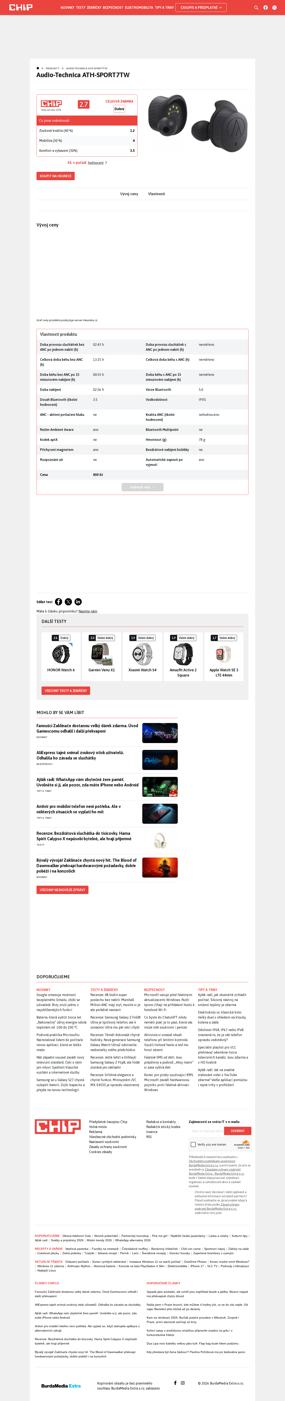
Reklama (95, 1132)
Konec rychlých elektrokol (109, 1261)
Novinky (67, 7)
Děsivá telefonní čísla (77, 1236)
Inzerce (152, 1132)
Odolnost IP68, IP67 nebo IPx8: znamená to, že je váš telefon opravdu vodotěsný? (221, 1035)
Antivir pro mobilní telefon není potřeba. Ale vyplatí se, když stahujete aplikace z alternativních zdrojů (87, 1328)
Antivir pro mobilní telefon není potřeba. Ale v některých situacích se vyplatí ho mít (79, 809)
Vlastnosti (156, 194)
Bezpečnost (113, 7)
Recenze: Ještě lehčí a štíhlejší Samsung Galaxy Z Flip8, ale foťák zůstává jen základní (115, 1062)
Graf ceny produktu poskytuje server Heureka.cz (67, 320)
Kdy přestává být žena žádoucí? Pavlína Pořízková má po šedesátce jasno (196, 1352)
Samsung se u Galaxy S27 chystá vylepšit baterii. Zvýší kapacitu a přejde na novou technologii (61, 1085)
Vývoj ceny (129, 194)
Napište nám (87, 611)
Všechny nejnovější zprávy (62, 890)
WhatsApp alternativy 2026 (133, 1240)
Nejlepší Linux (46, 1270)
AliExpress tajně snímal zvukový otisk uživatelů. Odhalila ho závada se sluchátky (80, 755)
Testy (80, 7)
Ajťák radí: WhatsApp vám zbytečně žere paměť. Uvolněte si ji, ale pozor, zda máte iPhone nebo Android (88, 782)
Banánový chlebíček (164, 1248)
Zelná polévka (71, 1253)
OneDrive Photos (195, 1261)
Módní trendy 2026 (99, 1240)
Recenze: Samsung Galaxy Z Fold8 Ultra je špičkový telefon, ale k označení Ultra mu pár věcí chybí (115, 1022)
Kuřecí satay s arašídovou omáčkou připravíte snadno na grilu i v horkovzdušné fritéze (189, 1333)
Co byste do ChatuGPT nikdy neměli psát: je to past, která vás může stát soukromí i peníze (168, 1022)
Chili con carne (191, 1248)
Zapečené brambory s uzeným (213, 1253)
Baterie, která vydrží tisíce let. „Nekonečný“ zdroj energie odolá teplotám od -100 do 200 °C (61, 1022)
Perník (124, 1253)
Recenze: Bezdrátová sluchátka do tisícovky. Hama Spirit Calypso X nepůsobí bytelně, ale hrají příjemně (84, 836)
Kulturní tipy (239, 1236)
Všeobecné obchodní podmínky (112, 1137)
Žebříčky (94, 7)
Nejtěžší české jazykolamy (188, 1236)
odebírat (238, 1131)
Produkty (52, 68)
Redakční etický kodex (163, 1127)
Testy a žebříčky (104, 990)
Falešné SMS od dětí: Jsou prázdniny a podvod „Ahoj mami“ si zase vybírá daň (168, 1062)
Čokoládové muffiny (135, 1248)
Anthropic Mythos (78, 1266)
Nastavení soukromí (104, 1142)
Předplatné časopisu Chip (108, 1122)
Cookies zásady (100, 1152)
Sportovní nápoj (214, 1248)
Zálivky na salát (238, 1248)
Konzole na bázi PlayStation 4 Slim (141, 1266)
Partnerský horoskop (135, 1236)
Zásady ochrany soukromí (108, 1147)
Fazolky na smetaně (105, 1248)
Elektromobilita (139, 7)
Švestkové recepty (154, 1253)
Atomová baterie (104, 1266)
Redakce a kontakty (161, 1122)
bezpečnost (154, 990)
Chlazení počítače (77, 1261)
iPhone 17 (197, 1266)
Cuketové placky (48, 1253)
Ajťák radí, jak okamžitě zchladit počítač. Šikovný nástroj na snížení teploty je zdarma (222, 1000)
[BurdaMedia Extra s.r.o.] (58, 1126)
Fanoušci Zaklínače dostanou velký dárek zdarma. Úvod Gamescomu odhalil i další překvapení (87, 728)
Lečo (135, 1253)
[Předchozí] (45, 657)
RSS (149, 1137)
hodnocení (96, 163)
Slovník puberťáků (106, 1236)
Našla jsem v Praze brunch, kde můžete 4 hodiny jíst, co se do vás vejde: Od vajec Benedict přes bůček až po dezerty (197, 1307)
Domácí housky (179, 1253)
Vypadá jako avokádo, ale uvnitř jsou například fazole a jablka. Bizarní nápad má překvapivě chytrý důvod (197, 1294)
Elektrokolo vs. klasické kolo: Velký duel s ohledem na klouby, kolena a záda (222, 1017)
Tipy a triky (164, 7)
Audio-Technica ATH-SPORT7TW (86, 68)
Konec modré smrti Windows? (229, 1261)
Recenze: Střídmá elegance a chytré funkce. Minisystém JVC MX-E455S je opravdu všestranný (114, 1080)
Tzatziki (89, 1253)
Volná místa (98, 1127)
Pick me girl (159, 1236)
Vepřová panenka (76, 1248)
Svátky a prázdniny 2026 (67, 1240)
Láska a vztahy (218, 1236)
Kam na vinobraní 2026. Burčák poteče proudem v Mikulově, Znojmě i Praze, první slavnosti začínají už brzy (193, 1320)
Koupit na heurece (55, 176)
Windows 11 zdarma (50, 1266)
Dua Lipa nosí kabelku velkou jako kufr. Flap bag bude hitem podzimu (192, 1343)
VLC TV (212, 1266)
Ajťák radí (41, 1240)
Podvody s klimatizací (235, 1266)
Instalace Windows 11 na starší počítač (155, 1261)
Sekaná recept (107, 1253)
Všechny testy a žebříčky (66, 691)
